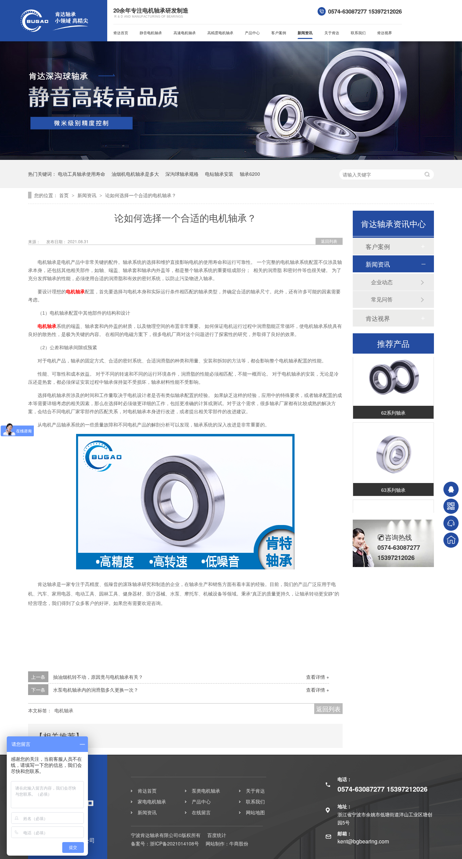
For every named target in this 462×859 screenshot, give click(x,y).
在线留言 (201, 812)
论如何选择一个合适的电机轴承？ (140, 195)
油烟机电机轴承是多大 (135, 173)
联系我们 (358, 32)
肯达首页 (120, 32)
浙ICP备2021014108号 (174, 843)
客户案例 (278, 32)
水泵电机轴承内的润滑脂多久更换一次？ (95, 689)
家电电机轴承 (152, 801)
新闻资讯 (305, 32)
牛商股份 (238, 843)
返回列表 (329, 241)
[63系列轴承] (393, 448)
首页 (64, 195)
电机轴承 (75, 291)
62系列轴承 (393, 408)
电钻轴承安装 (219, 173)
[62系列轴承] (393, 371)
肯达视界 (384, 32)
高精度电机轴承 (220, 32)
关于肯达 (331, 32)
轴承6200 (250, 173)
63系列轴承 (393, 485)
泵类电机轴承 (206, 790)
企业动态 (382, 282)
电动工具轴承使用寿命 (81, 173)
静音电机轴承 (151, 32)
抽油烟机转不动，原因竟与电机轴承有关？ (98, 676)
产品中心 (252, 32)
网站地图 (255, 812)
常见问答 (382, 299)
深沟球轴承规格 (182, 173)
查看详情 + (317, 676)
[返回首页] (451, 540)
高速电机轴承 (185, 32)
